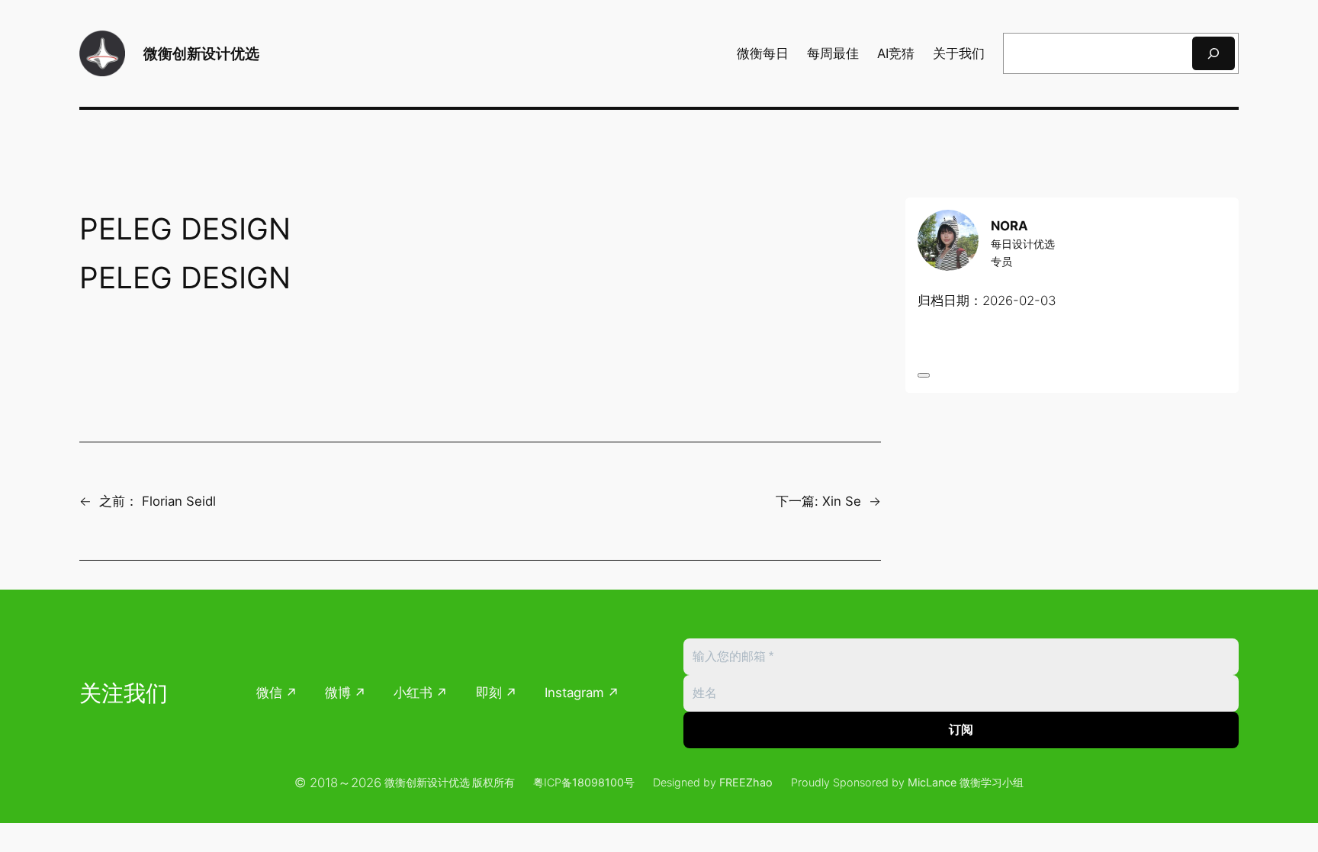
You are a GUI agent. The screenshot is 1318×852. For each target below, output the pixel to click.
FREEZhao (746, 782)
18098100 (598, 782)
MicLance (932, 782)
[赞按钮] (924, 375)
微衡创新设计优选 (201, 53)
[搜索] (1213, 53)
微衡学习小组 (992, 782)
